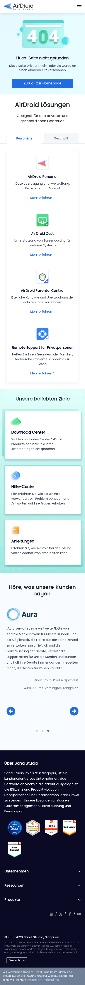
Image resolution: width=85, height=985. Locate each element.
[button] (11, 711)
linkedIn (51, 914)
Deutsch (14, 960)
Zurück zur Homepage (42, 83)
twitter (60, 914)
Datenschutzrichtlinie (43, 980)
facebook (69, 914)
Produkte (12, 899)
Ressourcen (14, 885)
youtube (79, 914)
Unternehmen (16, 871)
